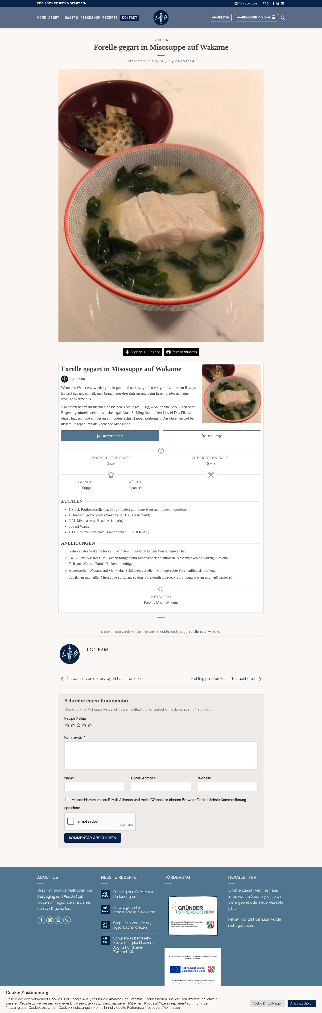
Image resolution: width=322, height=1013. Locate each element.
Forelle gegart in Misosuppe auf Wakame (134, 909)
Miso (203, 631)
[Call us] (67, 920)
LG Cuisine (161, 40)
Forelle (194, 631)
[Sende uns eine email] (282, 3)
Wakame (214, 631)
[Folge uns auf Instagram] (278, 3)
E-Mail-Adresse (144, 778)
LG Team (187, 61)
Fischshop (90, 17)
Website (204, 778)
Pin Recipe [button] (214, 436)
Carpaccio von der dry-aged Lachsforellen (103, 679)
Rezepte (110, 17)
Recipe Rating (75, 718)
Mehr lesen (171, 1007)
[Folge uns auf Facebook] (273, 3)
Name (70, 778)
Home (41, 17)
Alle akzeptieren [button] (301, 1003)
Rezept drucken (184, 352)
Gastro (71, 17)
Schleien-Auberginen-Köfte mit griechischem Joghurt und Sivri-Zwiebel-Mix (133, 945)
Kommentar (74, 737)
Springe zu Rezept (145, 352)
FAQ (265, 3)
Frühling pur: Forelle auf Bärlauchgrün (223, 679)
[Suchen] (283, 18)
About (53, 17)
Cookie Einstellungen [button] (267, 1003)
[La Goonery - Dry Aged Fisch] (161, 17)
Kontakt (129, 17)
